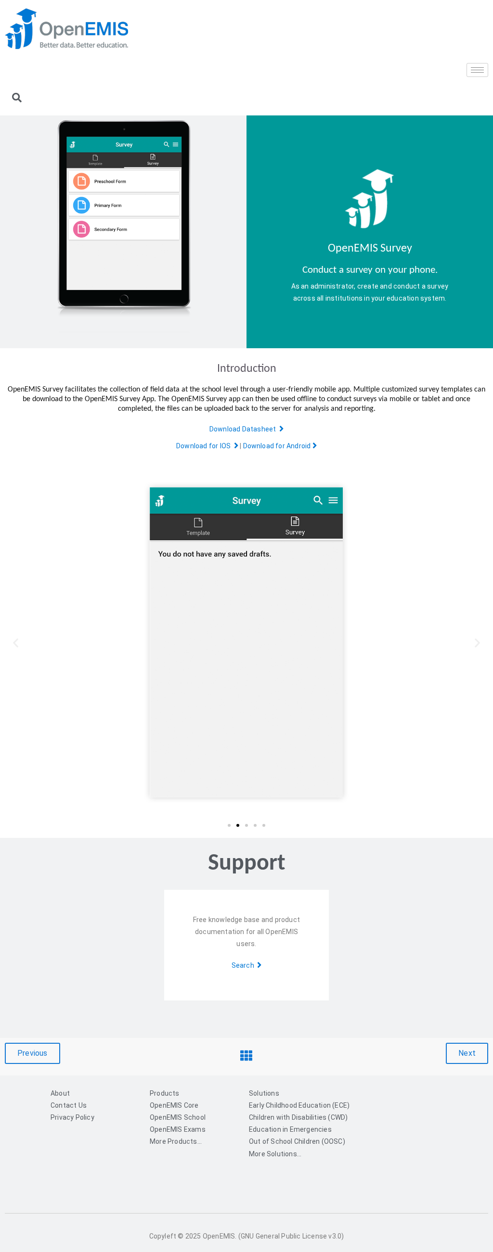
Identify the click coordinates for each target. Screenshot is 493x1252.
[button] (16, 642)
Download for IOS (205, 446)
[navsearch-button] (16, 98)
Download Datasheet (244, 429)
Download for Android (277, 446)
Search (245, 965)
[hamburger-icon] (477, 70)
